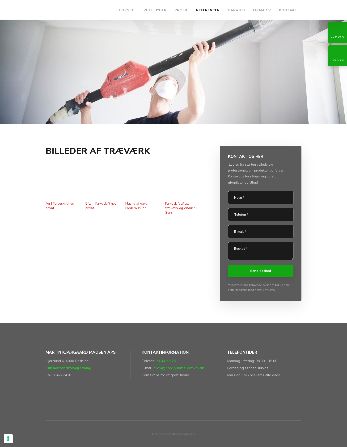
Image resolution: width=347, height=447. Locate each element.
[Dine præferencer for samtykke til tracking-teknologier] (8, 438)
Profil (181, 10)
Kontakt (288, 10)
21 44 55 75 (166, 361)
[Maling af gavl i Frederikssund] (142, 181)
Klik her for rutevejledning (68, 368)
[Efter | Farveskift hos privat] (102, 181)
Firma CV (262, 10)
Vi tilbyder (155, 10)
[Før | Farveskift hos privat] (63, 181)
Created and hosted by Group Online (173, 434)
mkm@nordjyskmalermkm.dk (178, 368)
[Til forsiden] (79, 10)
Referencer (208, 10)
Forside (127, 10)
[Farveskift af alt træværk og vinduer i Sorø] (182, 181)
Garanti (236, 10)
